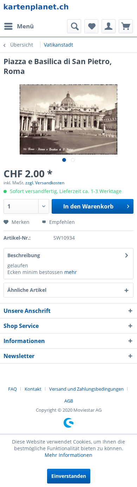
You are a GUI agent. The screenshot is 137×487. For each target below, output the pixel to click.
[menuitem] (18, 26)
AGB (68, 401)
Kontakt (33, 389)
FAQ (12, 389)
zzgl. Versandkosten (44, 183)
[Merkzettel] (91, 26)
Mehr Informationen (68, 455)
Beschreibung (23, 255)
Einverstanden (68, 476)
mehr (70, 272)
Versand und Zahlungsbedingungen (86, 389)
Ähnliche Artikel (26, 290)
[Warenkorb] (126, 26)
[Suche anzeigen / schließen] (74, 26)
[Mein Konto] (109, 26)
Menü (25, 26)
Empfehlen (61, 222)
